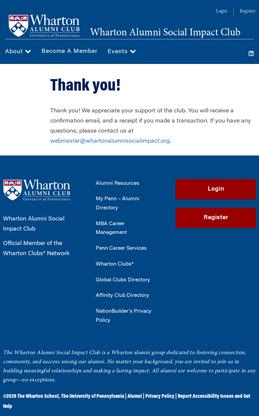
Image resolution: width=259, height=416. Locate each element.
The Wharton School (38, 396)
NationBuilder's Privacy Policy (123, 316)
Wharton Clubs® (115, 264)
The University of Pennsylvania (92, 396)
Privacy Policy (159, 396)
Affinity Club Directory (122, 295)
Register (247, 11)
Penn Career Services (121, 248)
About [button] (15, 52)
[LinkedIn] (251, 54)
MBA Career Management (111, 228)
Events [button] (119, 52)
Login (221, 11)
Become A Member (69, 51)
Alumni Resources (117, 183)
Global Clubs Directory (123, 280)
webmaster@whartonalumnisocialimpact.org (110, 141)
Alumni (134, 396)
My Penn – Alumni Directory (117, 203)
